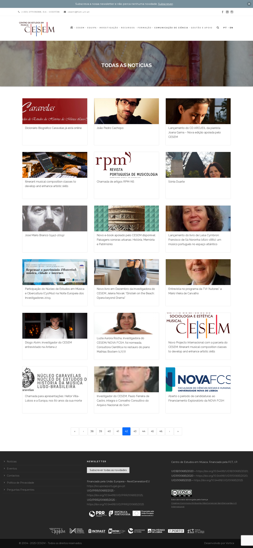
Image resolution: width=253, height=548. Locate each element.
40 (109, 431)
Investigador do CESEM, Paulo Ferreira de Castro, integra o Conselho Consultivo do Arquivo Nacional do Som (123, 400)
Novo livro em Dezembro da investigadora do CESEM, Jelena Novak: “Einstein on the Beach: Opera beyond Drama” (126, 293)
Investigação (108, 28)
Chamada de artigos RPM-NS (115, 181)
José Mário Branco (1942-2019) (44, 235)
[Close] (249, 4)
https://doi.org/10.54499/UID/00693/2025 (218, 480)
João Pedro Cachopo (110, 128)
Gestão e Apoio (201, 28)
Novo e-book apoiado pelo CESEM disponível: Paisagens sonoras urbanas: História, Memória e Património (126, 240)
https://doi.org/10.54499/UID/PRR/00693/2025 (115, 495)
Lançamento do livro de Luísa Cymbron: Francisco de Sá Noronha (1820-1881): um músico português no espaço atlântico (194, 240)
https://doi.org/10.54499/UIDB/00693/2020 (222, 471)
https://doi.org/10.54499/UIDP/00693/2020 (221, 475)
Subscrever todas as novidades (108, 470)
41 (118, 431)
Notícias (12, 461)
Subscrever (165, 4)
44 (143, 431)
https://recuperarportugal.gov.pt (106, 486)
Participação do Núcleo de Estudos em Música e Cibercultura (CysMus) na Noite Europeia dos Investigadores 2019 (54, 293)
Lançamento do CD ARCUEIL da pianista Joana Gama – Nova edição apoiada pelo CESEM (194, 132)
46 (160, 431)
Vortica (230, 543)
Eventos (12, 468)
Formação (144, 28)
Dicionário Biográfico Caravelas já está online (53, 128)
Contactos (13, 475)
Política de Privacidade (20, 482)
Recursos (128, 28)
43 (135, 431)
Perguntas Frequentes (20, 489)
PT (225, 28)
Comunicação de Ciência (171, 28)
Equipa (92, 28)
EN (231, 28)
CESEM (80, 28)
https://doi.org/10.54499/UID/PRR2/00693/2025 (115, 504)
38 (92, 431)
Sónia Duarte (176, 181)
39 (100, 431)
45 (152, 431)
